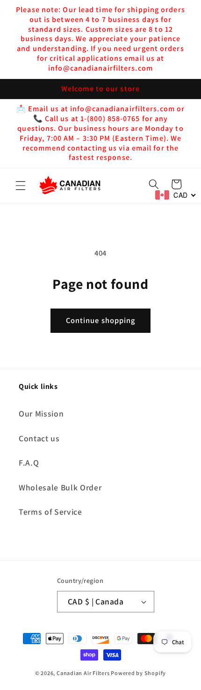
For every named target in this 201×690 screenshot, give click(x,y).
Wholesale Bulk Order (60, 487)
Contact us (39, 438)
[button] (20, 185)
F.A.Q (29, 462)
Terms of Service (50, 511)
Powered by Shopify (138, 672)
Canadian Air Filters (83, 672)
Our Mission (41, 413)
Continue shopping (101, 320)
